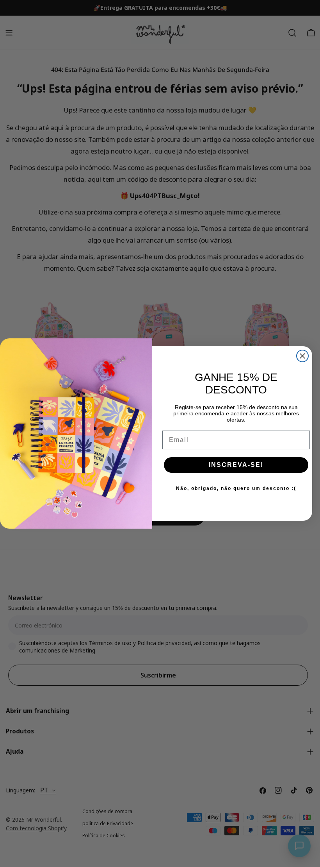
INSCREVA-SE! (236, 464)
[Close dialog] (302, 356)
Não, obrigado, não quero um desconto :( (236, 488)
